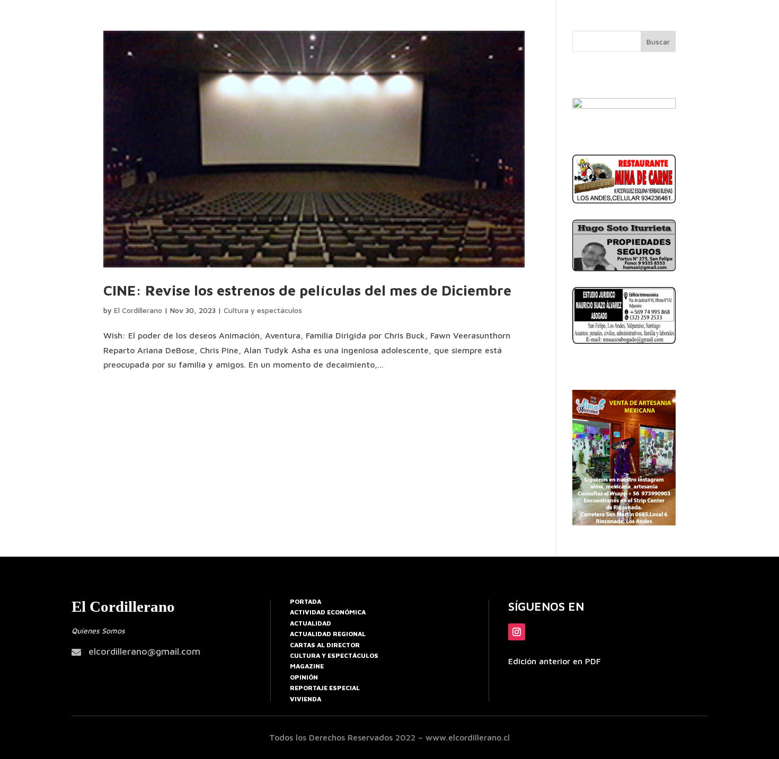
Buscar (658, 41)
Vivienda (305, 699)
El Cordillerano (138, 310)
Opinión (304, 677)
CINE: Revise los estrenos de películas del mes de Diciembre (307, 290)
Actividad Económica (328, 612)
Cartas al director (325, 645)
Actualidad (310, 623)
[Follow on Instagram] (516, 631)
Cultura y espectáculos (263, 310)
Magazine (307, 666)
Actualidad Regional (328, 634)
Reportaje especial (325, 688)
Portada (305, 601)
